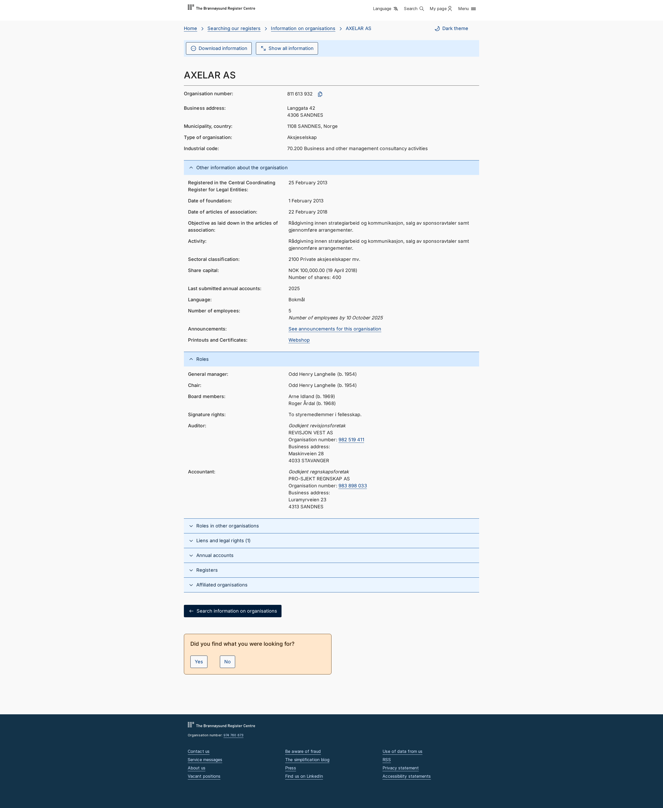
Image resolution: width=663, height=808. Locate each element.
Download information (223, 48)
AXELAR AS (358, 28)
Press (290, 767)
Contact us (199, 751)
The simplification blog (307, 759)
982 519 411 (351, 439)
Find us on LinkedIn (304, 776)
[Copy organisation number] (320, 94)
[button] (386, 9)
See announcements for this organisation (335, 329)
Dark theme (455, 28)
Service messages (205, 759)
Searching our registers (234, 28)
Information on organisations (303, 28)
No (227, 661)
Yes (199, 661)
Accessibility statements (407, 776)
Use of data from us (402, 751)
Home (190, 28)
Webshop (299, 340)
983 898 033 (352, 485)
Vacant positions (204, 776)
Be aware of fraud (303, 751)
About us (196, 767)
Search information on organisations (237, 611)
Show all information (291, 48)
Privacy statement (401, 767)
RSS (387, 759)
